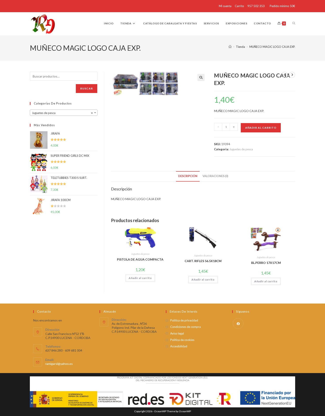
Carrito (239, 6)
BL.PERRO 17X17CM (266, 263)
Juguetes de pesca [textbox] (62, 113)
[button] (201, 77)
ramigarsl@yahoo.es (59, 364)
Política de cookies (182, 340)
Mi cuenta (225, 6)
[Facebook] (238, 323)
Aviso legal (177, 333)
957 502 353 (256, 6)
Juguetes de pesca (241, 149)
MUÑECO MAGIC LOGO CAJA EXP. (272, 46)
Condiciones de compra (185, 327)
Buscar (86, 88)
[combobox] (64, 113)
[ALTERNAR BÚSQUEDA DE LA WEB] (293, 23)
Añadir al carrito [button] (140, 278)
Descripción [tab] (187, 176)
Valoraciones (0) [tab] (215, 176)
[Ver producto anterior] (284, 75)
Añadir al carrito (260, 127)
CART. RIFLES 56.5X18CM (203, 261)
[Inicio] (230, 46)
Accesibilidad (178, 346)
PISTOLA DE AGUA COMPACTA (140, 259)
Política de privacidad (184, 320)
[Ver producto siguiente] (292, 75)
